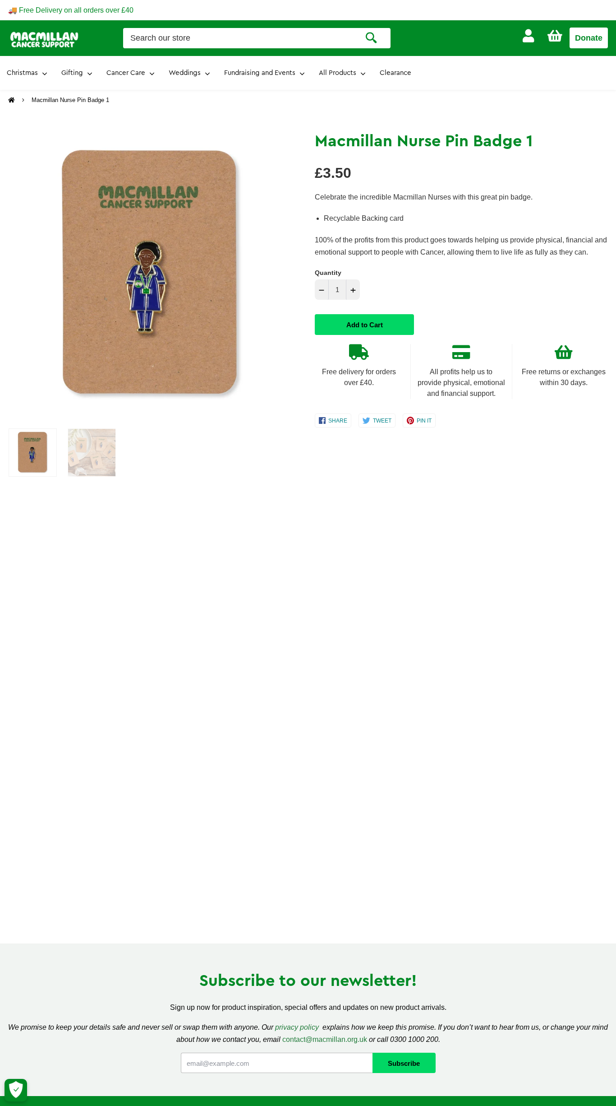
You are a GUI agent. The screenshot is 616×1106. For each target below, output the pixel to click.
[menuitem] (528, 35)
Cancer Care (125, 73)
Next (282, 274)
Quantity (328, 272)
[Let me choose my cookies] (16, 1090)
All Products (337, 73)
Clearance (395, 73)
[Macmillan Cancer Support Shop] (44, 39)
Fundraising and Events (259, 73)
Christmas (22, 73)
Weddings (185, 73)
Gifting (72, 73)
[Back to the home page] (12, 100)
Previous (12, 274)
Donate (588, 37)
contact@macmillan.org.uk (324, 1039)
